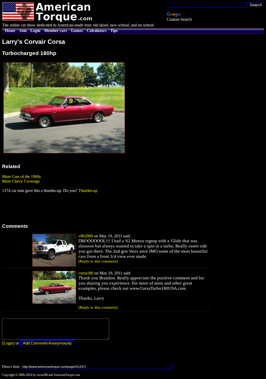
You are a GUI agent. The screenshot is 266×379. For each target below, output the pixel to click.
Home (10, 31)
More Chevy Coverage (21, 181)
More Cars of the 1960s (21, 176)
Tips (114, 31)
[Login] (8, 343)
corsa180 (85, 273)
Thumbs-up (87, 190)
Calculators (97, 31)
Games (77, 31)
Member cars (55, 31)
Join (22, 31)
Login (35, 31)
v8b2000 (85, 236)
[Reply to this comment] (98, 261)
